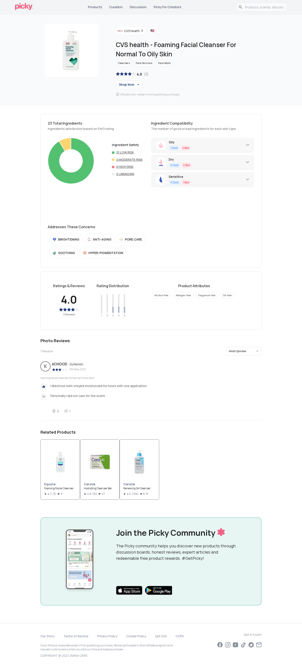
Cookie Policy (136, 636)
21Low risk (125, 152)
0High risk (125, 167)
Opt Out (161, 636)
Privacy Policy (107, 636)
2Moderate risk (129, 160)
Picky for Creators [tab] (167, 7)
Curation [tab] (116, 7)
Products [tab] (95, 7)
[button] (243, 351)
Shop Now (126, 84)
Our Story (47, 636)
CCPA (180, 636)
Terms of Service (75, 636)
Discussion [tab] (138, 7)
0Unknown (125, 174)
